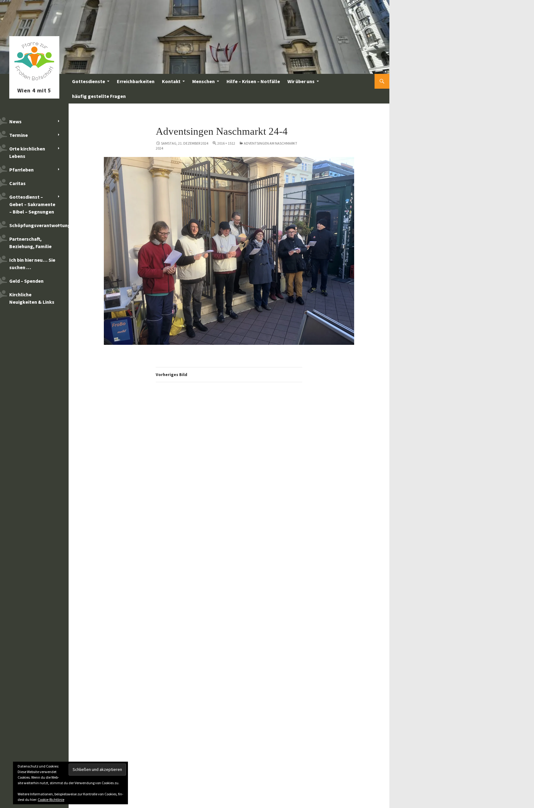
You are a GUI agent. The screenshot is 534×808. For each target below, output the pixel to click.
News (15, 121)
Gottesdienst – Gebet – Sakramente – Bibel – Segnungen (32, 204)
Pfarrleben (21, 170)
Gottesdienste (88, 81)
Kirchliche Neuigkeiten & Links (31, 298)
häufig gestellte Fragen (99, 96)
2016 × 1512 (226, 143)
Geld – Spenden (26, 281)
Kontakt (171, 81)
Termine (18, 135)
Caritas (17, 183)
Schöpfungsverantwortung (39, 225)
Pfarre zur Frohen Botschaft (34, 81)
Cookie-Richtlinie (51, 799)
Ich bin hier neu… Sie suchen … (32, 263)
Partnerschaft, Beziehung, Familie (30, 242)
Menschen (203, 81)
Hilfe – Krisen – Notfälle (253, 81)
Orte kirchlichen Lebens (27, 152)
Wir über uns (301, 81)
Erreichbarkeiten (136, 81)
